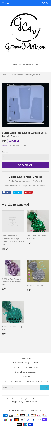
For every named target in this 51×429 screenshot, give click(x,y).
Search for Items (13, 399)
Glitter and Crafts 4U (19, 410)
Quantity (5, 152)
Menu (7, 3)
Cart (47, 3)
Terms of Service (31, 402)
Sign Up (45, 387)
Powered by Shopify (35, 410)
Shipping (5, 145)
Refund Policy (37, 399)
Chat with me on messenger (25, 372)
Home (4, 75)
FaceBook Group (31, 367)
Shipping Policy (17, 402)
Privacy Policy (25, 399)
